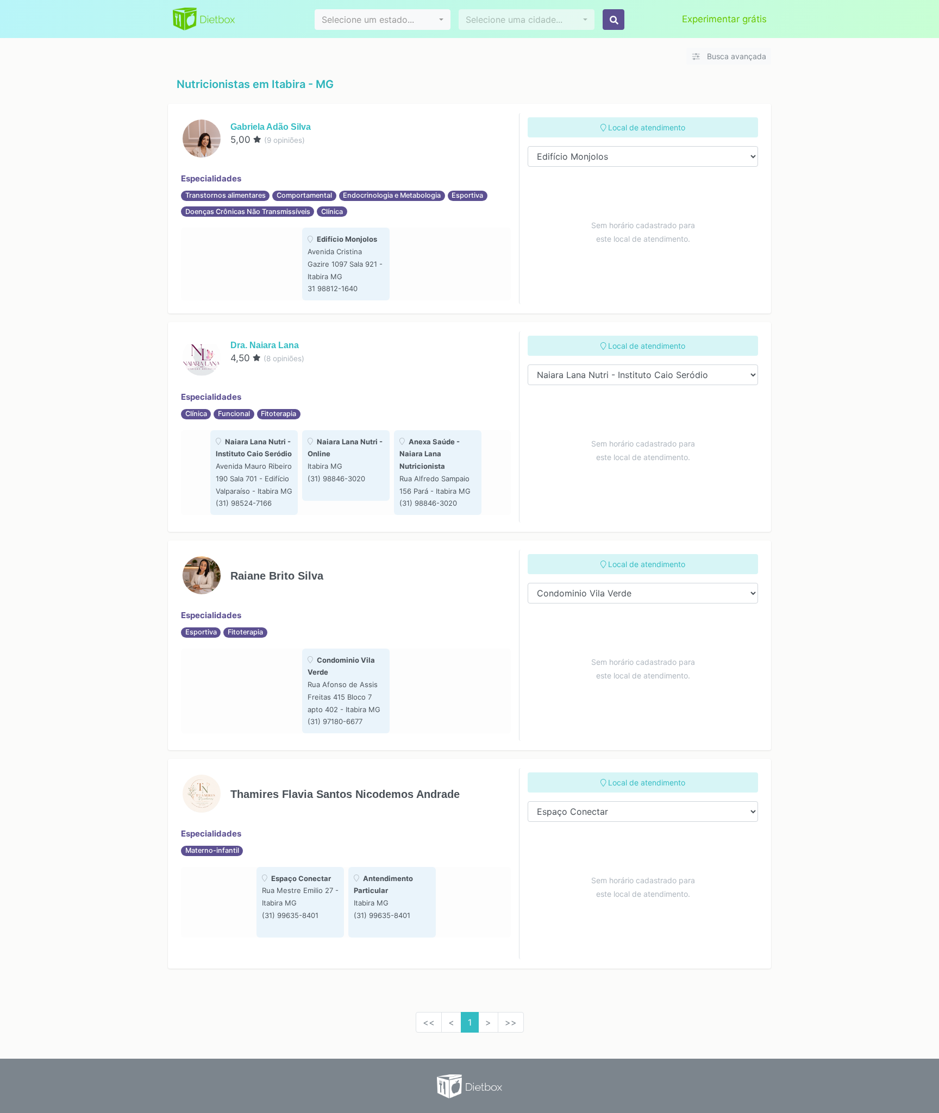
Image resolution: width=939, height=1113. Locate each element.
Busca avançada (735, 56)
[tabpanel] (346, 264)
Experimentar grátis (724, 19)
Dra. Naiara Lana (264, 345)
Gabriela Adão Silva (270, 126)
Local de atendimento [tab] (645, 127)
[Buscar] (613, 19)
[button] (382, 19)
